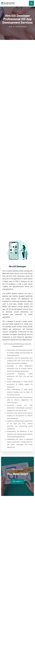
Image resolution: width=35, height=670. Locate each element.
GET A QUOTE (16, 481)
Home (10, 26)
